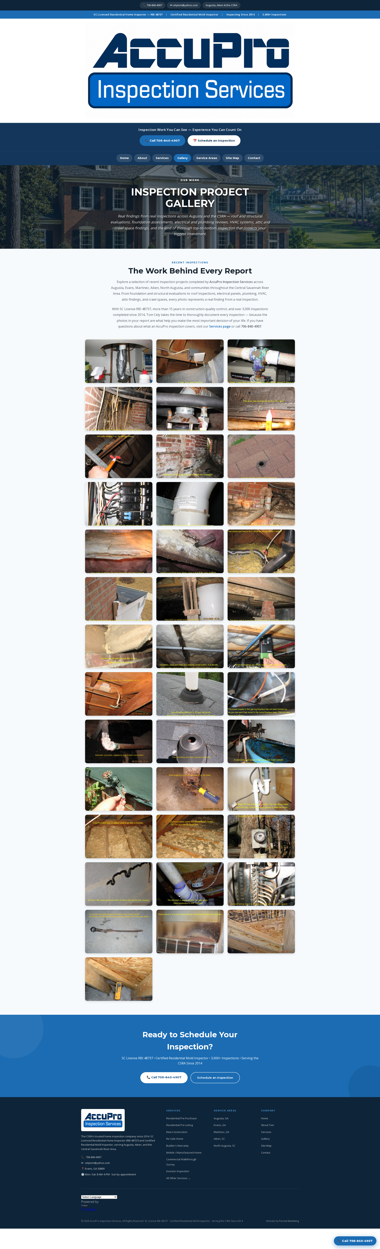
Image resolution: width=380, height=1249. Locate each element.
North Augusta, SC (224, 1145)
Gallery (182, 158)
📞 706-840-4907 (152, 5)
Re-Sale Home (174, 1138)
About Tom (267, 1125)
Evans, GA (220, 1125)
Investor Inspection (177, 1171)
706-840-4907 (93, 1157)
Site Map (232, 158)
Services (162, 158)
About (142, 158)
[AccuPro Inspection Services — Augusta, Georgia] (190, 71)
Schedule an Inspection (215, 1077)
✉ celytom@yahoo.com (184, 5)
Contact (254, 158)
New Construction (176, 1132)
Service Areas (206, 158)
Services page (220, 326)
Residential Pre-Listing (179, 1125)
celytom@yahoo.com (97, 1163)
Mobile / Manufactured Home (183, 1152)
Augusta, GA (221, 1118)
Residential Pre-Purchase (181, 1118)
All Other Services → (178, 1178)
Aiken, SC (219, 1138)
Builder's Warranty (177, 1145)
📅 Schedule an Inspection (214, 140)
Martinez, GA (221, 1132)
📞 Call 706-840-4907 (355, 1241)
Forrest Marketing (289, 1221)
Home (124, 158)
